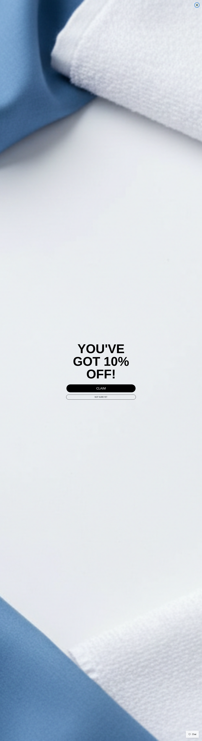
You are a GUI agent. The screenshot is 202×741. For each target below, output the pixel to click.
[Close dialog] (196, 5)
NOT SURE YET (101, 397)
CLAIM (101, 388)
